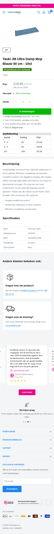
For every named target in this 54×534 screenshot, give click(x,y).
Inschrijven (12, 489)
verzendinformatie (13, 325)
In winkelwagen (27, 111)
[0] (49, 12)
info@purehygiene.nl (29, 290)
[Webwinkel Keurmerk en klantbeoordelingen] (27, 502)
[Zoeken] (38, 12)
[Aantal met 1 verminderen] (16, 102)
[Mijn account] (44, 12)
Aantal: (6, 102)
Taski (5, 75)
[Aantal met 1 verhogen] (30, 102)
